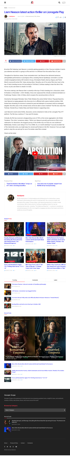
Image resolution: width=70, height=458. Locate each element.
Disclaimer (30, 443)
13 (14, 270)
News (38, 16)
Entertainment (11, 7)
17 (57, 245)
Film (35, 16)
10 (14, 245)
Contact (23, 443)
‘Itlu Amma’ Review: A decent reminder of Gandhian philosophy (29, 284)
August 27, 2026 (8, 245)
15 (35, 243)
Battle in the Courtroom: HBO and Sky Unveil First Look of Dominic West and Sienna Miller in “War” (56, 266)
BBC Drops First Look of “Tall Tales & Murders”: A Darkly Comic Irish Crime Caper (34, 266)
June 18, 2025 (21, 16)
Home (5, 7)
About (5, 443)
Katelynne (12, 16)
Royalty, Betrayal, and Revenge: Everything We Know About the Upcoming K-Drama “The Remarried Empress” (34, 356)
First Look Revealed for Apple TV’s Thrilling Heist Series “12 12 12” (13, 266)
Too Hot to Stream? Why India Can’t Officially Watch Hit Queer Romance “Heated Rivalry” (35, 297)
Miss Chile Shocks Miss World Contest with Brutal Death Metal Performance (35, 239)
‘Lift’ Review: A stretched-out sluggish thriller (24, 291)
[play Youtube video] (35, 153)
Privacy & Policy (14, 443)
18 (35, 270)
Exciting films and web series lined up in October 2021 (26, 304)
